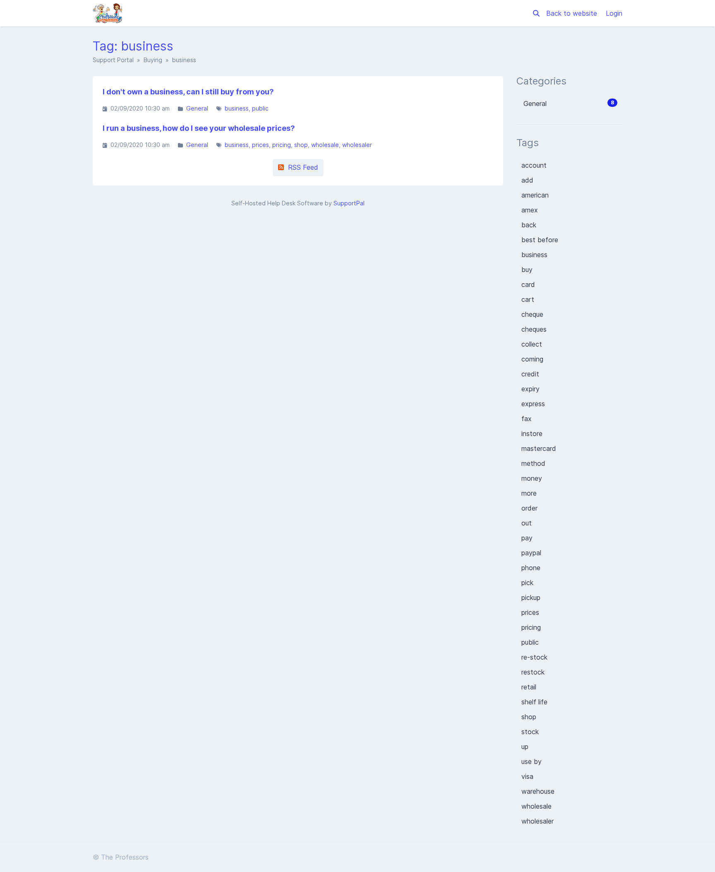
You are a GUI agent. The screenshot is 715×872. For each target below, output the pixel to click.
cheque (532, 314)
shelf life (534, 702)
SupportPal (349, 203)
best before (539, 240)
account (534, 165)
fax (526, 418)
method (533, 463)
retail (528, 687)
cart (527, 299)
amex (529, 210)
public (260, 108)
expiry (530, 389)
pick (527, 582)
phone (530, 568)
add (527, 180)
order (529, 508)
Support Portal (113, 59)
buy (527, 269)
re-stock (534, 657)
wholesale (325, 144)
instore (531, 433)
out (526, 523)
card (528, 284)
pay (527, 538)
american (535, 195)
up (524, 746)
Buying (153, 59)
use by (531, 761)
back (528, 225)
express (533, 404)
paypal (531, 553)
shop (301, 144)
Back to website (572, 13)
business (237, 108)
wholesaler (357, 144)
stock (530, 731)
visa (527, 776)
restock (533, 672)
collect (531, 344)
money (531, 478)
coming (532, 359)
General (197, 108)
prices (260, 144)
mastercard (538, 448)
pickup (530, 597)
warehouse (537, 791)
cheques (534, 329)
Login (614, 13)
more (529, 493)
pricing (281, 144)
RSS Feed (301, 167)
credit (530, 374)
